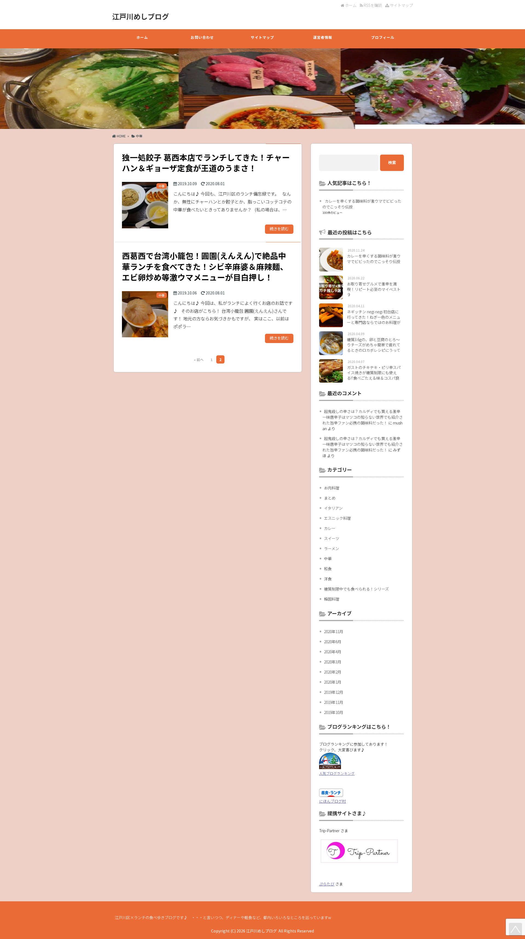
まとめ (330, 498)
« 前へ (199, 359)
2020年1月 (332, 682)
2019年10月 (333, 712)
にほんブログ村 (332, 801)
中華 (139, 136)
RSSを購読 (373, 5)
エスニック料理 (337, 518)
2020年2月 (332, 672)
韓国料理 (331, 599)
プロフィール (382, 37)
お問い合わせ (202, 37)
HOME (121, 136)
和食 (328, 568)
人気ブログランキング (337, 773)
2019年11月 (333, 702)
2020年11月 (333, 631)
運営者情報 (322, 37)
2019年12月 (333, 692)
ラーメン (331, 548)
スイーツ (331, 538)
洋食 (328, 578)
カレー (330, 528)
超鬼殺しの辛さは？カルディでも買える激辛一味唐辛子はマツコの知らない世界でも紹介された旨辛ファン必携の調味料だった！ (362, 417)
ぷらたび (326, 884)
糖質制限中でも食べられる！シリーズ (356, 589)
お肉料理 (331, 488)
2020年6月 (332, 641)
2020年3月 (332, 662)
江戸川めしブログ (140, 16)
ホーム (350, 5)
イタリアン (333, 508)
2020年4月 (332, 651)
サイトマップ (401, 5)
